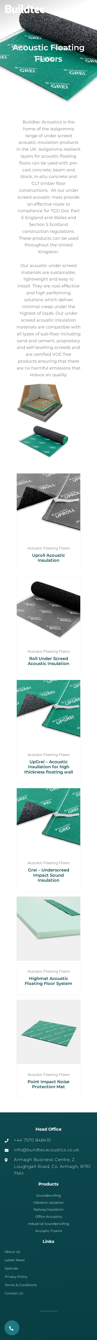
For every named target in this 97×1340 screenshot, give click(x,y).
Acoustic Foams (48, 1231)
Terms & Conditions (21, 1285)
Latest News (15, 1260)
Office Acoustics (48, 1216)
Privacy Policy (16, 1276)
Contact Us (14, 1293)
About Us (12, 1252)
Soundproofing (48, 1195)
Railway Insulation (48, 1209)
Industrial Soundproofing (48, 1224)
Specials (11, 1268)
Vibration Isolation (48, 1202)
